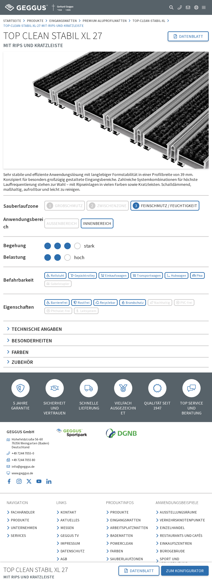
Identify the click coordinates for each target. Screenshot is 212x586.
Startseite (12, 21)
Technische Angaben (37, 329)
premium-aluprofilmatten (105, 21)
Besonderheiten (32, 340)
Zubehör (22, 362)
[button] (171, 7)
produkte (35, 21)
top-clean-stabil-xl (148, 21)
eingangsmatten (63, 21)
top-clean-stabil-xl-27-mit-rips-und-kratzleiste (43, 26)
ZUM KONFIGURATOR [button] (185, 570)
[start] (39, 7)
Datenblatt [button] (191, 36)
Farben (20, 352)
